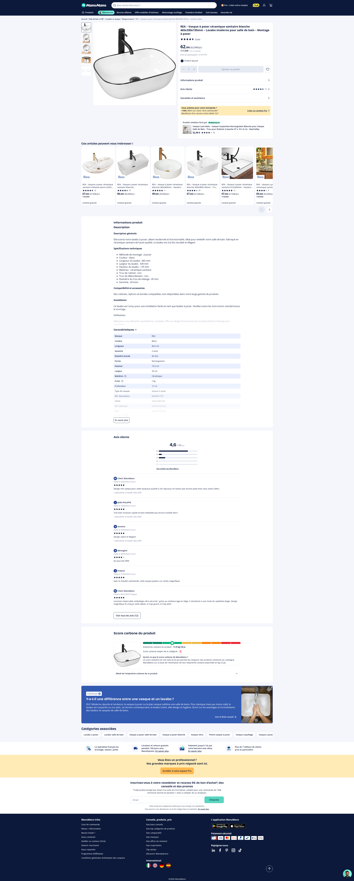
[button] (225, 127)
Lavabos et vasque (113, 19)
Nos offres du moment (156, 841)
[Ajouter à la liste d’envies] (267, 69)
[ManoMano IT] (148, 865)
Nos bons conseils (154, 824)
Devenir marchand (90, 845)
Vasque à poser (128, 19)
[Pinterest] (227, 850)
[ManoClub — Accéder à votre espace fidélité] (256, 5)
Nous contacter (88, 837)
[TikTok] (240, 850)
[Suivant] (269, 209)
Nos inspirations (153, 845)
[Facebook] (220, 850)
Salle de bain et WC (96, 19)
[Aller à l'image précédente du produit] (99, 64)
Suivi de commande (90, 824)
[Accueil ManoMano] (94, 5)
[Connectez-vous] (264, 5)
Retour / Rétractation (91, 828)
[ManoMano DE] (162, 865)
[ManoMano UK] (155, 865)
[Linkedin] (213, 850)
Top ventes (151, 849)
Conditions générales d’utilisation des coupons (103, 858)
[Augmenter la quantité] (194, 69)
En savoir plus (203, 809)
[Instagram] (233, 850)
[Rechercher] (114, 5)
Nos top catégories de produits (160, 828)
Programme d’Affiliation (92, 853)
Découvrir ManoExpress (157, 853)
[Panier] (271, 5)
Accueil (84, 19)
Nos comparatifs (153, 832)
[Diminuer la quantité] (183, 69)
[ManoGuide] (347, 873)
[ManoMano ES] (168, 865)
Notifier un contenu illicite (93, 841)
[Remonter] (269, 868)
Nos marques (152, 837)
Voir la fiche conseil (224, 717)
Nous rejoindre (88, 849)
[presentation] (236, 673)
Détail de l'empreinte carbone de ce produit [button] (136, 673)
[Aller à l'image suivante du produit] (170, 64)
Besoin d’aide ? (88, 832)
